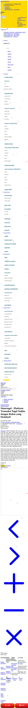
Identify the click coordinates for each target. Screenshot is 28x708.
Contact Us (20, 26)
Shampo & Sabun (8, 319)
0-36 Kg (6, 214)
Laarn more (19, 423)
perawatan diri (8, 327)
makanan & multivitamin (11, 289)
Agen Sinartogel (3, 668)
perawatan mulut (8, 324)
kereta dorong (8, 195)
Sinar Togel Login (2, 695)
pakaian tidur (7, 96)
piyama (6, 101)
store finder (16, 35)
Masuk (2, 384)
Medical (6, 343)
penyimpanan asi (8, 298)
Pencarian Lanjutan (5, 390)
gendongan (7, 218)
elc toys (6, 377)
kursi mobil (7, 209)
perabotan (7, 247)
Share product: (4, 467)
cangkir (6, 275)
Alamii (9, 59)
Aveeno (9, 70)
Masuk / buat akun (8, 399)
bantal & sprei (8, 240)
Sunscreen (7, 316)
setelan (6, 134)
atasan (6, 126)
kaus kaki (7, 119)
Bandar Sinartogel (3, 662)
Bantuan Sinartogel (8, 672)
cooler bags (7, 300)
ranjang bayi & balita (10, 243)
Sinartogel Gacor (3, 701)
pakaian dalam (8, 161)
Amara (9, 62)
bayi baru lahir (8, 198)
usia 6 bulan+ (7, 200)
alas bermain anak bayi (11, 367)
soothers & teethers (10, 265)
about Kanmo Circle (20, 32)
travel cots (7, 222)
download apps (17, 4)
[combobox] (8, 389)
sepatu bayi (7, 111)
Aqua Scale (10, 64)
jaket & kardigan (8, 136)
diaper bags (8, 226)
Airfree (9, 56)
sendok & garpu (8, 280)
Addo (9, 51)
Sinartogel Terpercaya (3, 689)
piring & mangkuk (9, 278)
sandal (6, 116)
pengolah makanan (10, 285)
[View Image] (1, 651)
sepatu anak (7, 113)
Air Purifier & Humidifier (10, 346)
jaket (6, 158)
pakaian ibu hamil (9, 165)
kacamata (7, 86)
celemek (7, 269)
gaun (6, 131)
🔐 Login (7, 705)
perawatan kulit (8, 314)
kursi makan (8, 305)
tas (5, 83)
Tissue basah (7, 338)
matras (6, 251)
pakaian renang (9, 143)
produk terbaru (9, 77)
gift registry (17, 9)
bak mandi (7, 354)
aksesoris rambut (8, 89)
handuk (7, 358)
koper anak (8, 205)
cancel (2, 391)
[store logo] (13, 29)
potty (6, 350)
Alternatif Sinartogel (3, 684)
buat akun (6, 400)
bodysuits (7, 104)
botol (6, 257)
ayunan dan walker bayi (11, 364)
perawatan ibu (8, 331)
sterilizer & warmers (10, 261)
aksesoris (6, 139)
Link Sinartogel (3, 678)
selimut (6, 236)
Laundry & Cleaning (9, 340)
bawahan (6, 128)
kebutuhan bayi (9, 93)
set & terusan (7, 98)
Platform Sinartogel (3, 673)
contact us (15, 36)
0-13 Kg (6, 211)
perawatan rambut (8, 321)
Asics (9, 67)
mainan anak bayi (9, 371)
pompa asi (7, 295)
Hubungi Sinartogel (8, 667)
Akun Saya (3, 382)
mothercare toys (8, 374)
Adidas (9, 54)
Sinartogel (3, 430)
